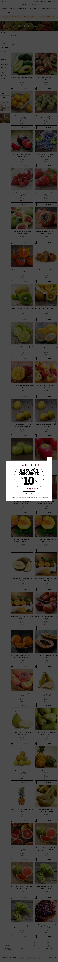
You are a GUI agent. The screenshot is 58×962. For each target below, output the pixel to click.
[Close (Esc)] (49, 459)
